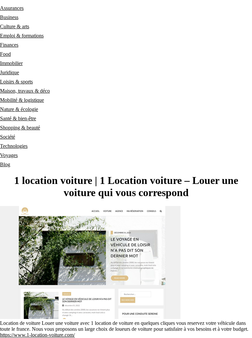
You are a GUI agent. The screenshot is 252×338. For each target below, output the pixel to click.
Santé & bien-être (18, 118)
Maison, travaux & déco (25, 91)
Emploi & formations (22, 35)
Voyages (9, 155)
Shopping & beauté (20, 127)
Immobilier (11, 63)
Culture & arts (14, 26)
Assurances (12, 8)
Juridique (9, 72)
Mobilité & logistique (22, 100)
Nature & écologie (19, 109)
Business (9, 17)
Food (5, 54)
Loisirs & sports (16, 81)
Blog (5, 164)
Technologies (14, 146)
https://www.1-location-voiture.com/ (37, 335)
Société (7, 137)
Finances (9, 45)
